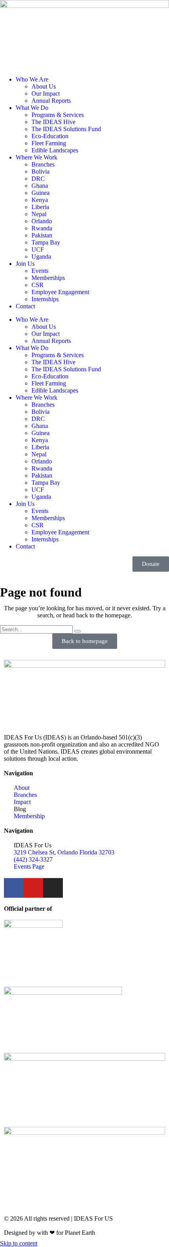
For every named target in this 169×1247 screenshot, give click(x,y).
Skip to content (18, 1243)
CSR (37, 285)
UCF (37, 249)
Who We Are (32, 79)
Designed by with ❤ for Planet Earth (49, 1232)
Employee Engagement (60, 292)
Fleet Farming (48, 143)
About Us (43, 86)
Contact (25, 306)
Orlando (41, 221)
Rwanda (41, 228)
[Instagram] (53, 888)
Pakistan (41, 235)
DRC (38, 178)
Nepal (38, 214)
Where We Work (36, 157)
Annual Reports (51, 100)
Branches (43, 164)
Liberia (40, 207)
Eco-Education (49, 136)
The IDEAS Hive (53, 122)
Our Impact (45, 93)
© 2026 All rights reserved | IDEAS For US (58, 1218)
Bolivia (40, 171)
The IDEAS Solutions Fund (66, 129)
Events (39, 270)
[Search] (77, 631)
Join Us (25, 263)
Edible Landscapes (54, 150)
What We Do (32, 107)
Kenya (39, 199)
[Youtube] (33, 888)
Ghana (39, 185)
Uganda (41, 256)
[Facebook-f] (14, 888)
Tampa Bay (45, 242)
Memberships (48, 277)
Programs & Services (57, 114)
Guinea (40, 192)
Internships (45, 299)
